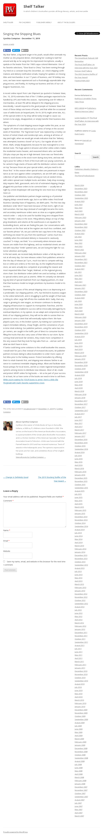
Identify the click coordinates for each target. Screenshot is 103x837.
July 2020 (78, 301)
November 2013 (81, 558)
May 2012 (78, 616)
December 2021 (81, 259)
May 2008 (78, 771)
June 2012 (78, 613)
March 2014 (79, 545)
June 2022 (78, 240)
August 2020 (79, 298)
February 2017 (80, 433)
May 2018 (78, 385)
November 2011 (81, 636)
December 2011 (81, 632)
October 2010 (80, 677)
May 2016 (78, 462)
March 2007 (79, 816)
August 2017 (79, 414)
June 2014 (78, 536)
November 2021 (81, 262)
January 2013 (80, 591)
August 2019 (79, 336)
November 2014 (81, 520)
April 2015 (78, 504)
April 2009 (78, 735)
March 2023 (79, 214)
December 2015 (81, 478)
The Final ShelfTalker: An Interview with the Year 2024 (87, 121)
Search (78, 153)
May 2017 (78, 423)
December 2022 (81, 224)
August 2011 (79, 645)
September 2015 (81, 488)
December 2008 (81, 748)
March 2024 (79, 185)
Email (6, 540)
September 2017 (81, 410)
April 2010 (78, 697)
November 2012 (81, 597)
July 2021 (78, 272)
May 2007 (78, 809)
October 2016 (80, 446)
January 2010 (80, 706)
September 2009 (81, 719)
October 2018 (80, 368)
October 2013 (80, 562)
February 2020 (80, 317)
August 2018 (79, 375)
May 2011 (78, 655)
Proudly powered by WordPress (15, 832)
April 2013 (78, 581)
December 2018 (81, 362)
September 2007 (81, 796)
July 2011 (78, 648)
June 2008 (78, 767)
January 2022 (80, 256)
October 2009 (80, 716)
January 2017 (80, 436)
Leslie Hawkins (81, 118)
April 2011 (78, 658)
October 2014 (80, 523)
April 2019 (78, 349)
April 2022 (78, 246)
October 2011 (80, 639)
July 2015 (78, 494)
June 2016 (78, 459)
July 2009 (78, 726)
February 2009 (80, 742)
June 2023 (78, 204)
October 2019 (80, 330)
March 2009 (79, 739)
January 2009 (80, 745)
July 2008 (78, 764)
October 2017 (80, 407)
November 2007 (81, 790)
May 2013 (78, 578)
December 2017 (81, 401)
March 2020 (79, 314)
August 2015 (79, 491)
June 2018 (78, 381)
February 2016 (80, 471)
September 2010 (81, 681)
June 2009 (78, 729)
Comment (8, 500)
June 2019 (78, 343)
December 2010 (81, 671)
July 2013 (78, 571)
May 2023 (78, 208)
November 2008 (81, 751)
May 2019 (78, 346)
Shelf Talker (34, 6)
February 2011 (80, 665)
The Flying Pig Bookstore (84, 175)
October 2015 (80, 484)
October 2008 (80, 755)
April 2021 (78, 282)
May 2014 (78, 539)
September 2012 (81, 603)
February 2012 (80, 626)
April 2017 (78, 426)
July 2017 (78, 417)
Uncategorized (29, 409)
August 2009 (79, 722)
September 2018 (81, 372)
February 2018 (80, 394)
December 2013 (81, 555)
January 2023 (80, 220)
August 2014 (79, 529)
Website (6, 551)
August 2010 (79, 684)
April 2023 (78, 211)
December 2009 (81, 710)
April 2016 (78, 465)
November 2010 (81, 674)
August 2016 (79, 452)
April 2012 (78, 619)
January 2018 (80, 397)
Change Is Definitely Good (15, 477)
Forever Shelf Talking (83, 71)
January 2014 (80, 552)
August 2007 (79, 800)
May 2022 (78, 243)
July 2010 (78, 687)
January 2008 (80, 784)
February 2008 (80, 780)
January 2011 (80, 668)
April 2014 (78, 542)
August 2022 (79, 233)
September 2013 (81, 565)
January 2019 (80, 359)
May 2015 (78, 500)
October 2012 (80, 600)
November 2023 (81, 192)
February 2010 (80, 703)
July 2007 (78, 803)
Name (6, 530)
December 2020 (81, 291)
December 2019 (81, 323)
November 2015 (81, 481)
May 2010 (78, 693)
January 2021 (80, 288)
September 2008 (81, 758)
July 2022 (78, 237)
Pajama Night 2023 (82, 80)
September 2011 (81, 642)
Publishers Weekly (44, 22)
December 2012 (81, 594)
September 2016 (81, 449)
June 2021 (78, 275)
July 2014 (78, 533)
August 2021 (79, 269)
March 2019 (79, 352)
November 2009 (81, 713)
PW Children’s (25, 22)
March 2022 (79, 249)
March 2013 (79, 584)
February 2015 (80, 510)
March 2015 (79, 507)
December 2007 (81, 787)
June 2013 (78, 574)
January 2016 (80, 475)
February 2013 (80, 587)
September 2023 (81, 198)
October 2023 (80, 195)
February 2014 (80, 549)
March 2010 (79, 700)
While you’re (8, 379)
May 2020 (78, 307)
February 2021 (80, 285)
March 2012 (79, 623)
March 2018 (79, 391)
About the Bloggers (66, 22)
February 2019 (80, 356)
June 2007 (78, 806)
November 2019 (81, 327)
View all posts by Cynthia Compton (31, 457)
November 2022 (81, 227)
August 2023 (79, 201)
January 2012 (80, 629)
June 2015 (78, 497)
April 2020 (78, 311)
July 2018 (78, 378)
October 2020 (80, 294)
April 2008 (78, 774)
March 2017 (79, 430)
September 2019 (81, 333)
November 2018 (81, 365)
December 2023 (81, 188)
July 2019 (78, 340)
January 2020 (80, 320)
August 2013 (79, 568)
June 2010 (78, 690)
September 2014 (81, 526)
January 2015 (80, 513)
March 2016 (79, 468)
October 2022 (80, 230)
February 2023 (80, 217)
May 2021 (78, 278)
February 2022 (80, 253)
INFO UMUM (79, 108)
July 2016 (78, 455)
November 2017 (81, 404)
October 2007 (80, 793)
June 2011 (78, 652)
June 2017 (78, 420)
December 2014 (81, 516)
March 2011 (79, 661)
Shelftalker (8, 22)
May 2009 (78, 732)
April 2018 (78, 388)
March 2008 (79, 777)
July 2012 (78, 610)
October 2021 (80, 266)
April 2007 (78, 813)
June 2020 (78, 304)
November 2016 (81, 442)
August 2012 (79, 607)
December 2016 (81, 439)
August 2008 (79, 761)
